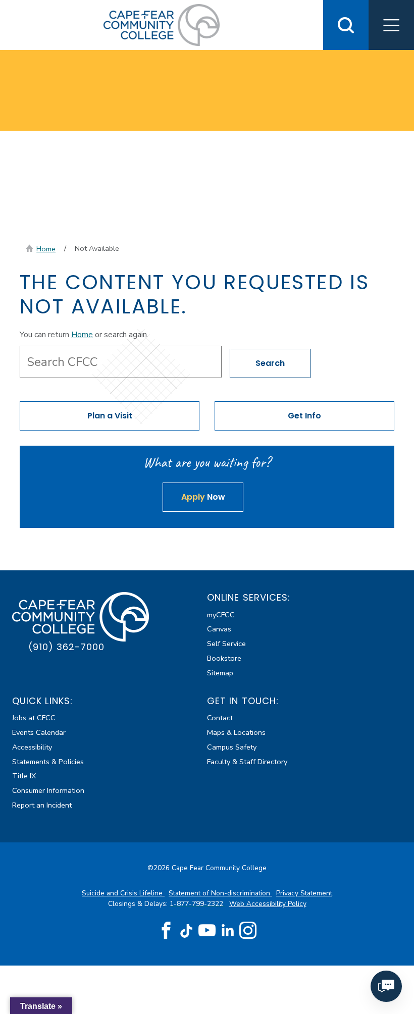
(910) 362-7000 (66, 647)
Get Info (304, 415)
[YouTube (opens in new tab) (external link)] (207, 930)
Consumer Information (48, 790)
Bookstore (224, 658)
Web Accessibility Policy (267, 904)
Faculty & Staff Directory (247, 762)
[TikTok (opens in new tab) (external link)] (186, 930)
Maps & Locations (236, 732)
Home (46, 249)
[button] (391, 25)
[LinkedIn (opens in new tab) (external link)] (227, 930)
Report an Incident (42, 805)
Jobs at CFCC (34, 718)
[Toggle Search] (346, 25)
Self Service (226, 643)
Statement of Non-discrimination (220, 893)
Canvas (219, 629)
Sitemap (220, 673)
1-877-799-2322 (197, 904)
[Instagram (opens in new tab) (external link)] (247, 930)
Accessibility (32, 747)
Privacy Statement (304, 893)
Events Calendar (39, 732)
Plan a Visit (109, 415)
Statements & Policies (48, 762)
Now (203, 497)
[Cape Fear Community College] (162, 24)
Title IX (24, 776)
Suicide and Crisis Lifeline (123, 893)
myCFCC (221, 615)
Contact (220, 718)
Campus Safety (231, 747)
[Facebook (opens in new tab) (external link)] (166, 930)
